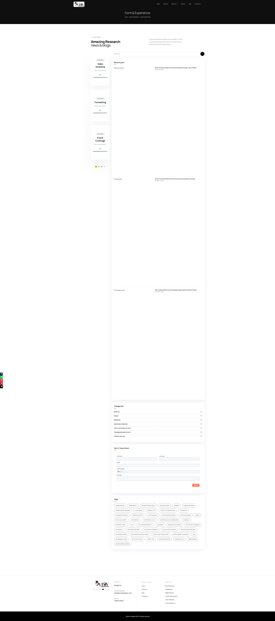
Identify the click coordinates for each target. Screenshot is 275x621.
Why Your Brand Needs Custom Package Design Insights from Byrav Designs (176, 290)
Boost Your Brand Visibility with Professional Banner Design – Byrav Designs (176, 68)
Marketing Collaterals (174, 524)
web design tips (179, 539)
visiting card (150, 539)
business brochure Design (123, 510)
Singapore (118, 585)
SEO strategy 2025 (137, 539)
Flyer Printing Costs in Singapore (169, 520)
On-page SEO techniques (151, 529)
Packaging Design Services (188, 529)
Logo (131, 524)
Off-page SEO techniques (193, 524)
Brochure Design (164, 505)
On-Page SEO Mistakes (133, 529)
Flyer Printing (135, 520)
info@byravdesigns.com (123, 593)
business (176, 505)
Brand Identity (133, 505)
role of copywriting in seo (161, 534)
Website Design (192, 539)
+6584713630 (119, 601)
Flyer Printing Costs (149, 520)
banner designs (120, 505)
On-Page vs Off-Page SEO (169, 529)
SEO (194, 534)
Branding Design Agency (148, 505)
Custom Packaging (185, 515)
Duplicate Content (121, 520)
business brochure (189, 505)
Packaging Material (121, 534)
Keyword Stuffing (121, 524)
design (197, 515)
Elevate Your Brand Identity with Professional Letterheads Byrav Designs (175, 179)
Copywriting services (122, 515)
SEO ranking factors (121, 539)
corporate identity (138, 515)
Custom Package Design (169, 515)
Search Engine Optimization (180, 534)
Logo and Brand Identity (145, 524)
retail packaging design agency (140, 534)
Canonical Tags (151, 510)
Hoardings (186, 520)
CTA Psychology (153, 515)
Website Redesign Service (123, 544)
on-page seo (119, 529)
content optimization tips (167, 510)
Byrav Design (138, 510)
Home (126, 17)
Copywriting (183, 510)
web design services (164, 539)
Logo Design (159, 524)
